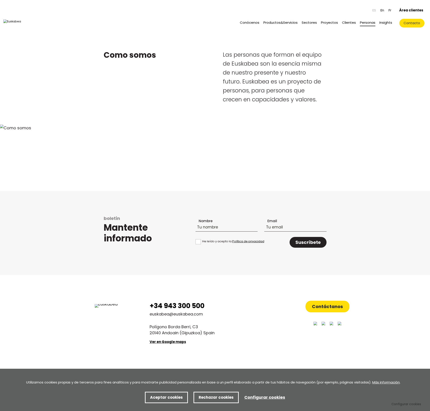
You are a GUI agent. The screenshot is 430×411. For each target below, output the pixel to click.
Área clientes (411, 10)
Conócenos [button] (249, 22)
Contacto (412, 23)
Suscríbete (308, 242)
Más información (386, 382)
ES (374, 10)
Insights (385, 22)
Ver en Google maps (168, 341)
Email (272, 221)
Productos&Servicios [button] (280, 22)
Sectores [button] (309, 22)
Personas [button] (367, 22)
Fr (390, 10)
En (382, 10)
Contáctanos (327, 306)
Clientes (349, 22)
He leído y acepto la (233, 241)
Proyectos (329, 22)
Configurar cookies (406, 404)
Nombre (206, 221)
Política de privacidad (248, 241)
